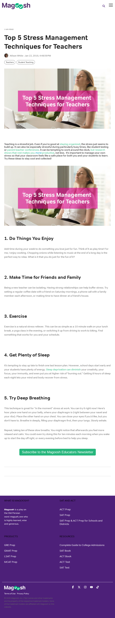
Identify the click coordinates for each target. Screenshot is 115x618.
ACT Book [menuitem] (65, 556)
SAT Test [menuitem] (64, 567)
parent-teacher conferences (23, 149)
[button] (111, 5)
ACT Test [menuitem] (65, 562)
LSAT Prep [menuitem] (10, 556)
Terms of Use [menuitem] (10, 593)
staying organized (70, 144)
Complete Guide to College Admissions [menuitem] (82, 545)
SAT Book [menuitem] (65, 550)
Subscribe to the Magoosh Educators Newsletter (57, 452)
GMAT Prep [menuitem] (10, 550)
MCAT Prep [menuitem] (10, 562)
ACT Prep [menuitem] (65, 509)
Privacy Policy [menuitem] (23, 593)
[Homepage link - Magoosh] (14, 589)
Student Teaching (25, 62)
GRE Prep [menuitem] (9, 545)
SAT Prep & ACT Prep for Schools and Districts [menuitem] (81, 522)
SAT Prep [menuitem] (65, 515)
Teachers (10, 62)
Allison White (16, 55)
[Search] (104, 6)
